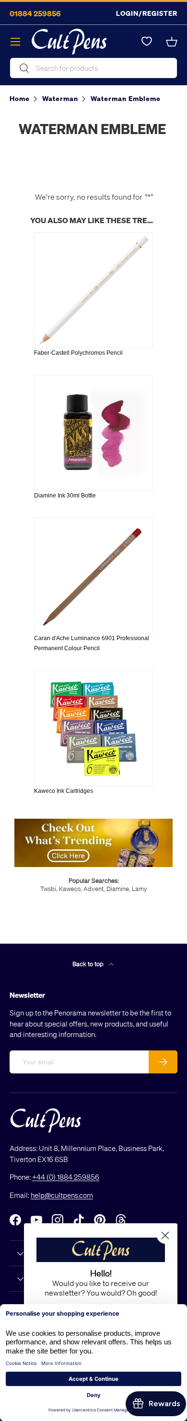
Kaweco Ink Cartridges (63, 791)
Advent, (94, 888)
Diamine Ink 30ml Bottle (65, 495)
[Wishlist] (147, 41)
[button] (171, 41)
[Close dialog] (165, 1235)
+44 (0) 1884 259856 (65, 1177)
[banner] (93, 822)
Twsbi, (49, 888)
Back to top (88, 963)
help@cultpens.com (62, 1195)
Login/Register (146, 13)
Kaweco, (70, 888)
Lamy (139, 888)
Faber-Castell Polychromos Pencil (78, 353)
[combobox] (93, 68)
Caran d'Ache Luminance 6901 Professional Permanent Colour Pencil (91, 643)
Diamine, (118, 888)
